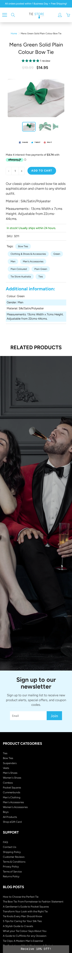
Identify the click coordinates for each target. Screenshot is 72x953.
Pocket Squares (12, 787)
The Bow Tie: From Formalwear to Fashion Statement (33, 901)
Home (14, 33)
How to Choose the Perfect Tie (20, 896)
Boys (5, 811)
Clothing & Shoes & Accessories (28, 253)
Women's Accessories (15, 807)
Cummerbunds (11, 792)
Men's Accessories (33, 261)
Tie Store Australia (21, 276)
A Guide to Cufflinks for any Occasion (24, 935)
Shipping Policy (12, 851)
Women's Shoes (12, 777)
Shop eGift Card (12, 821)
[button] (36, 949)
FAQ (5, 842)
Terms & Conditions (14, 861)
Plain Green (40, 269)
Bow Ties (23, 246)
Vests (6, 767)
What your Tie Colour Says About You (24, 930)
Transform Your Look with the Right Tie (25, 911)
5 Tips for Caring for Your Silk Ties (22, 921)
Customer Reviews (13, 856)
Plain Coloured (19, 269)
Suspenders (10, 763)
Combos (8, 782)
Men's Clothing (11, 797)
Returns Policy (11, 876)
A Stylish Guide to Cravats (18, 926)
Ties (40, 276)
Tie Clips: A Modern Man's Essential (23, 940)
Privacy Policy (11, 866)
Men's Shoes (10, 772)
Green (56, 253)
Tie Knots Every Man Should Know (22, 916)
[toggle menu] (4, 15)
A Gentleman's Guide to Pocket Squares (26, 906)
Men (13, 261)
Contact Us (9, 846)
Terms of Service (12, 871)
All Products (10, 816)
